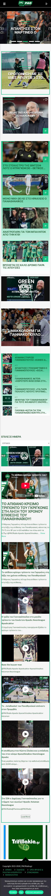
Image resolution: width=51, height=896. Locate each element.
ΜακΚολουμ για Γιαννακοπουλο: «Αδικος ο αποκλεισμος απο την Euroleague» (25, 332)
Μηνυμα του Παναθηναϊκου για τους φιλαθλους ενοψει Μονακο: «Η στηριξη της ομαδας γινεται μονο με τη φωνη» (31, 401)
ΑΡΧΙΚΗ (8, 870)
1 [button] (13, 41)
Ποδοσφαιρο (9, 99)
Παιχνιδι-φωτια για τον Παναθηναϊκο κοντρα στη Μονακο (30, 411)
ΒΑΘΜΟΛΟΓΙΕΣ (11, 875)
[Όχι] (48, 887)
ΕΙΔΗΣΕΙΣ (21, 870)
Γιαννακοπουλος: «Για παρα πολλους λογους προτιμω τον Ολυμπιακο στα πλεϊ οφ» (31, 390)
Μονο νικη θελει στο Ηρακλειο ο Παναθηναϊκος (25, 200)
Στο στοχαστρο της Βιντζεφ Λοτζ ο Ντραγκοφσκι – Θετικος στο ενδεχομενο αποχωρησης (24, 166)
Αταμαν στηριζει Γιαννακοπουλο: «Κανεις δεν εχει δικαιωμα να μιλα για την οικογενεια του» (31, 358)
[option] (25, 27)
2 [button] (19, 41)
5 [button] (37, 41)
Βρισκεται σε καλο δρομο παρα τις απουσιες (24, 266)
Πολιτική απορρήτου (34, 892)
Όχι (21, 892)
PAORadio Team (10, 129)
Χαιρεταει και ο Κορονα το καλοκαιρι (26, 114)
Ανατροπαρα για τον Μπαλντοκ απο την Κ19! (24, 233)
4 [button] (31, 41)
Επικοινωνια (32, 872)
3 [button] (25, 41)
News (6, 243)
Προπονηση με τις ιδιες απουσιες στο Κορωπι (25, 75)
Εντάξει (13, 892)
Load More (25, 816)
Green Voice (26, 284)
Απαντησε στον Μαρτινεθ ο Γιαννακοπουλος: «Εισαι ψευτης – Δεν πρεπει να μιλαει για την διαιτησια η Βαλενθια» (25, 30)
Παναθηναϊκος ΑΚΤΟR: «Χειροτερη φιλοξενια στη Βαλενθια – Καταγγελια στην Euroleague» (31, 380)
